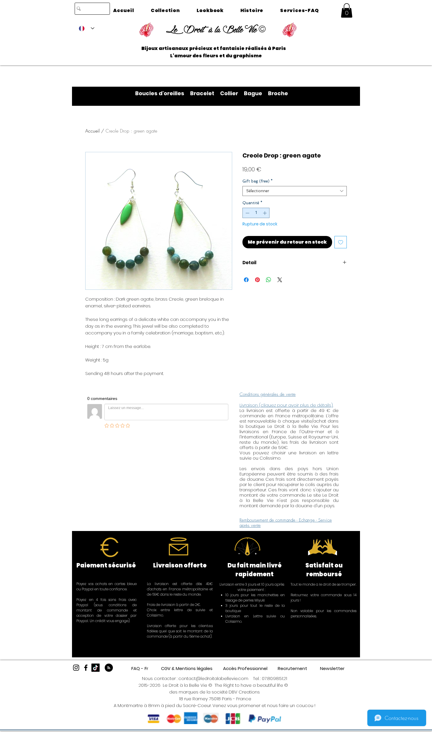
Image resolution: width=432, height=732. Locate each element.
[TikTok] (95, 668)
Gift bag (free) (257, 181)
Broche (278, 93)
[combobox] (294, 191)
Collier (232, 93)
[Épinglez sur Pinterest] (257, 279)
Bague (256, 93)
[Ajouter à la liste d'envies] (340, 242)
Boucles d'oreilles (162, 93)
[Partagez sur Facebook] (246, 279)
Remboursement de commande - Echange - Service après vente (286, 522)
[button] (347, 10)
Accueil (92, 131)
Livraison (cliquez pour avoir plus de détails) (286, 405)
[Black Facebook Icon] (86, 668)
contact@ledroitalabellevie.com (213, 678)
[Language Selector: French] (86, 28)
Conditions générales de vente (268, 394)
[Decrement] (246, 213)
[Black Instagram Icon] (76, 668)
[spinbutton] (256, 213)
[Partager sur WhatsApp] (268, 279)
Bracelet (205, 93)
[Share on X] (279, 279)
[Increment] (265, 213)
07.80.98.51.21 (274, 678)
